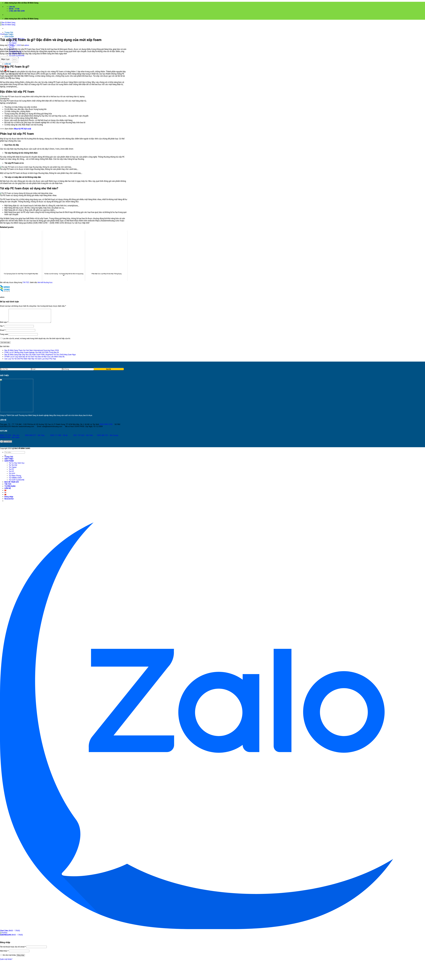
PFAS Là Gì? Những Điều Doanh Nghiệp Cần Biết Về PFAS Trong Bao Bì (31, 352)
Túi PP (11, 47)
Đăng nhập (20, 955)
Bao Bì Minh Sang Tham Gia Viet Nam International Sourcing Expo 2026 (31, 350)
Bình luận (4, 322)
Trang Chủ (8, 32)
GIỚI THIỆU (8, 34)
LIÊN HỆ (7, 64)
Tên (2, 326)
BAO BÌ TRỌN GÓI (11, 482)
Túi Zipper (13, 43)
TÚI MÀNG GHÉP (15, 478)
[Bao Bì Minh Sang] (7, 23)
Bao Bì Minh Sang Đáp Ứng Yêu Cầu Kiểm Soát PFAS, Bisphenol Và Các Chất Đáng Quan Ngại (40, 354)
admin (26, 45)
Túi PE (11, 469)
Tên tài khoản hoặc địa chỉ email (13, 947)
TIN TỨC (2, 34)
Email (2, 330)
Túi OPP (12, 473)
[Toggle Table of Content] (13, 59)
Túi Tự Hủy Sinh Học (16, 463)
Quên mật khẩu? (6, 959)
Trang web (4, 334)
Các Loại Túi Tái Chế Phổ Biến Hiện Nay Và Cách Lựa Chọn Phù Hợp (30, 359)
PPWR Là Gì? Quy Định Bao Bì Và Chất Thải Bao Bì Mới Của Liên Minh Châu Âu (34, 357)
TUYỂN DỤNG (9, 486)
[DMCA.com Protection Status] (6, 442)
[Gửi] (5, 455)
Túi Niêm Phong (15, 476)
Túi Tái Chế (13, 465)
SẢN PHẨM (9, 37)
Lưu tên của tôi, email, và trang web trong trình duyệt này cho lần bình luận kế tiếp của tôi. (37, 338)
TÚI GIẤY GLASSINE (16, 56)
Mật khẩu (4, 951)
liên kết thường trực (45, 282)
